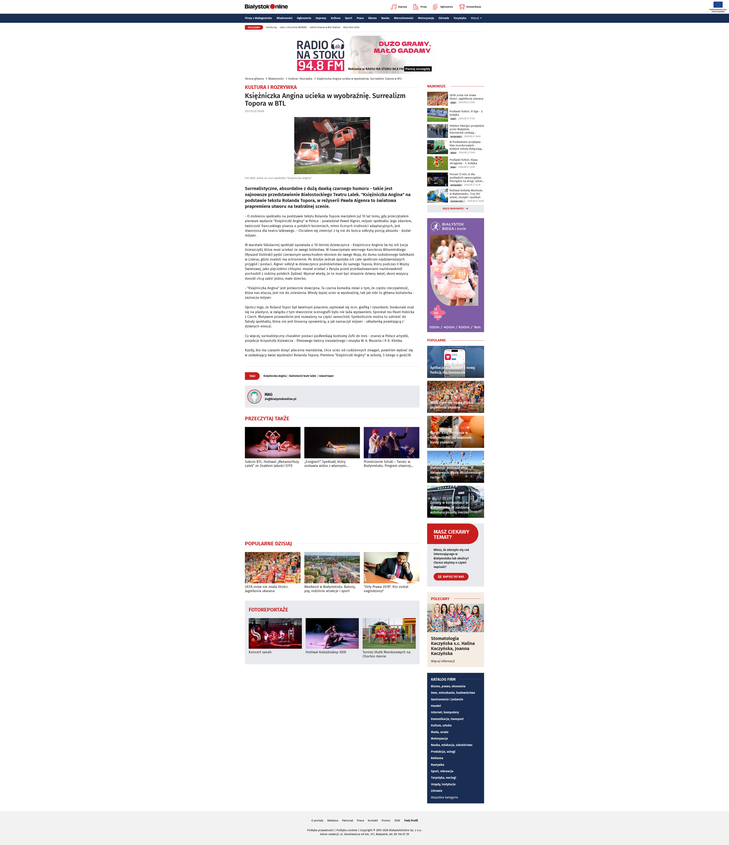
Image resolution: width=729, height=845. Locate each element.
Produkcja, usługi (443, 751)
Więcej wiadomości (453, 208)
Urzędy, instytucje (443, 784)
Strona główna (254, 78)
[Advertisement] (332, 504)
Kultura (335, 18)
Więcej (475, 18)
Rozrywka (437, 765)
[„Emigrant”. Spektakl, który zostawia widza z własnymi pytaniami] (332, 442)
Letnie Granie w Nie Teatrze (325, 27)
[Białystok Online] (266, 7)
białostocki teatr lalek (302, 376)
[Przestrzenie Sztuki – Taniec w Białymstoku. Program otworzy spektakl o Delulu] (391, 442)
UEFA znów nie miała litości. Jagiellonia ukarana (266, 589)
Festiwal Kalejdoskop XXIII (326, 652)
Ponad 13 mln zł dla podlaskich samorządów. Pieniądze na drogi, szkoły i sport (466, 178)
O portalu (317, 820)
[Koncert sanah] (275, 633)
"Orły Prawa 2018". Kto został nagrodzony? (386, 589)
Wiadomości (284, 18)
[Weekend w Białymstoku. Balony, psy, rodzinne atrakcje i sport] (332, 567)
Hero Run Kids (351, 27)
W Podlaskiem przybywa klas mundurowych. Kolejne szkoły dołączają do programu (465, 145)
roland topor (326, 376)
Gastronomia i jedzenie (447, 699)
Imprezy (402, 6)
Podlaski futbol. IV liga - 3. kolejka (466, 113)
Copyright (366, 830)
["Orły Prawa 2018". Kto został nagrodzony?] (391, 567)
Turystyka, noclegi (443, 777)
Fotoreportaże (268, 609)
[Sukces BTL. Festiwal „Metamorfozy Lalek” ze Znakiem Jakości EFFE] (273, 442)
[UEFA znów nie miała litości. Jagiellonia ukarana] (273, 567)
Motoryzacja (426, 18)
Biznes (372, 18)
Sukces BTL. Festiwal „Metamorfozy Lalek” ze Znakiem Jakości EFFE (272, 464)
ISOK (397, 820)
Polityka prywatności (320, 830)
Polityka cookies (346, 830)
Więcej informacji (443, 661)
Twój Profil (411, 820)
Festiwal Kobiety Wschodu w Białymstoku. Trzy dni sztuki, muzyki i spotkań (466, 194)
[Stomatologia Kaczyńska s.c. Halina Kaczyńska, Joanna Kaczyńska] (455, 618)
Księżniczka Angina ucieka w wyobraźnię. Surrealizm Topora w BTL (359, 78)
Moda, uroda (439, 732)
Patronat (347, 820)
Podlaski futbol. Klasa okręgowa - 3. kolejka (463, 161)
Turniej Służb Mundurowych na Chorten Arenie (386, 654)
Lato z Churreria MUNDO (293, 27)
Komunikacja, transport (447, 719)
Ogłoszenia (446, 6)
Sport (348, 18)
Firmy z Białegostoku (258, 18)
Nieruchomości (403, 18)
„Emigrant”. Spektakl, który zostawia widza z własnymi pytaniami (325, 464)
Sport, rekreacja (442, 771)
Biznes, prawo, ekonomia (448, 686)
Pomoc (386, 820)
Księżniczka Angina (275, 376)
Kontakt (373, 820)
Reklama (437, 758)
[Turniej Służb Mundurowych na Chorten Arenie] (389, 633)
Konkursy (271, 27)
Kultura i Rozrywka (300, 78)
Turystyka (460, 18)
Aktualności (456, 137)
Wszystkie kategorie (444, 797)
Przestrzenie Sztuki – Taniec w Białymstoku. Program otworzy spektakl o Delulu (387, 464)
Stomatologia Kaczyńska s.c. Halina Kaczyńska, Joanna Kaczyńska (453, 646)
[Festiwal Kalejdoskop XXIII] (332, 633)
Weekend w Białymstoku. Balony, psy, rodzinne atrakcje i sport (329, 589)
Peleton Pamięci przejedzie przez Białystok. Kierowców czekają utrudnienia (467, 129)
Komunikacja (473, 6)
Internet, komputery (445, 712)
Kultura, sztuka (441, 725)
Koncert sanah (260, 652)
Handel (436, 706)
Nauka (385, 18)
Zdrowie (444, 18)
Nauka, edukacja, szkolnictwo (451, 745)
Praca (360, 18)
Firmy (424, 6)
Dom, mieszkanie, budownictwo (453, 693)
